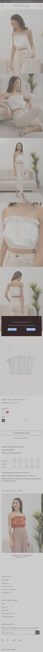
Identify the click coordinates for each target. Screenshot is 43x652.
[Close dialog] (40, 317)
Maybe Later (12, 329)
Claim (31, 329)
